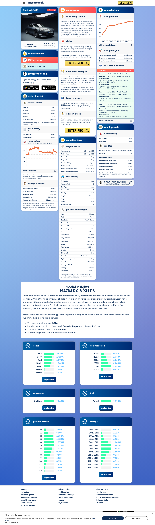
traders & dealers (28, 505)
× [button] (152, 514)
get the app (101, 492)
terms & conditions (66, 497)
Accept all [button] (113, 518)
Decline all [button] (136, 518)
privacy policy (64, 489)
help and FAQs (102, 500)
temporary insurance (29, 497)
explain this (49, 379)
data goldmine (102, 489)
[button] (51, 522)
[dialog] (77, 518)
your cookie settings (66, 494)
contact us (25, 492)
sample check (26, 503)
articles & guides (27, 494)
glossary (62, 500)
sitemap (99, 503)
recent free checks (28, 500)
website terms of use (104, 494)
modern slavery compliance (107, 497)
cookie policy (64, 492)
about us (24, 489)
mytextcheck (64, 503)
